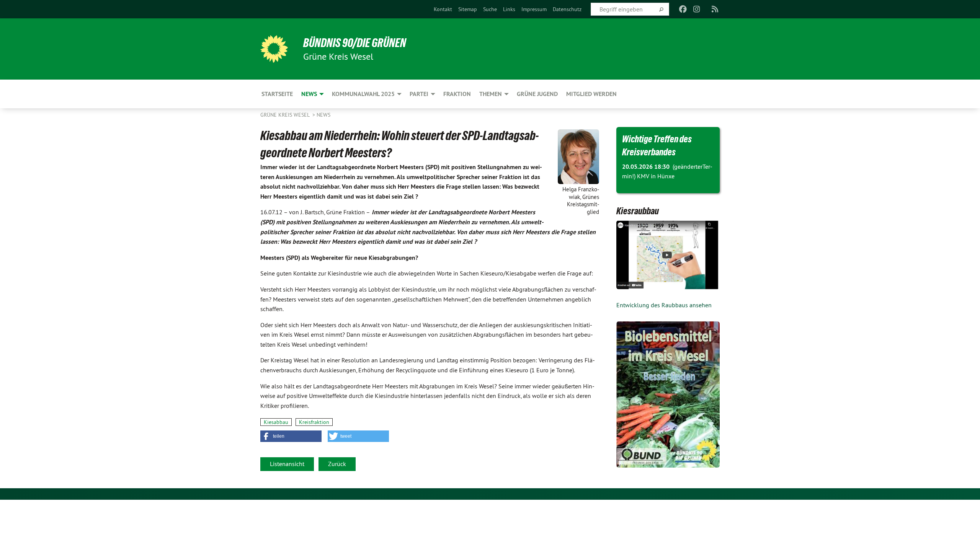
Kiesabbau (276, 422)
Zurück (337, 464)
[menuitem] (443, 9)
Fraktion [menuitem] (457, 94)
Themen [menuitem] (490, 94)
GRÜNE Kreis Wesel (285, 114)
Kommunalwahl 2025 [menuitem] (363, 94)
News (323, 114)
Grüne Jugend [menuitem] (537, 94)
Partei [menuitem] (419, 94)
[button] (291, 436)
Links (509, 9)
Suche (490, 9)
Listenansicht (287, 464)
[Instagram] (697, 9)
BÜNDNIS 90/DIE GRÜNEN (354, 43)
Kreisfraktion (314, 422)
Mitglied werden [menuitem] (591, 94)
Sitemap (467, 9)
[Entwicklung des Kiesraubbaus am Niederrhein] (668, 254)
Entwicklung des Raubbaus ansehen (664, 305)
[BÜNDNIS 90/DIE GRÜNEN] (274, 49)
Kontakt (443, 9)
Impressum (534, 9)
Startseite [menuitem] (277, 94)
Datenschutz (567, 9)
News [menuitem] (309, 94)
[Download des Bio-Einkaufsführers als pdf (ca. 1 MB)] (668, 394)
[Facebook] (683, 9)
